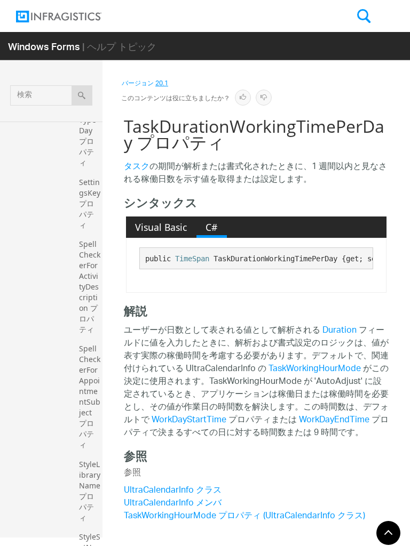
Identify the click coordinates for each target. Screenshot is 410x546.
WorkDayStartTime (189, 420)
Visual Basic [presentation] (161, 227)
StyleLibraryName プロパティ (90, 491)
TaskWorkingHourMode (315, 369)
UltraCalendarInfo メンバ (173, 503)
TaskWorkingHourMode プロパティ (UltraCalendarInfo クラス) (244, 516)
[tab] (161, 227)
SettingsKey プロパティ (90, 203)
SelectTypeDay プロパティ (89, 135)
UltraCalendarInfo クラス (173, 491)
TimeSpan (192, 258)
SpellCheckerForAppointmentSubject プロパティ (89, 396)
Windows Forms (44, 46)
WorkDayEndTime (334, 420)
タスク (136, 167)
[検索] (82, 95)
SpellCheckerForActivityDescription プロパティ (89, 286)
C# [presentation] (211, 227)
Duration (339, 331)
